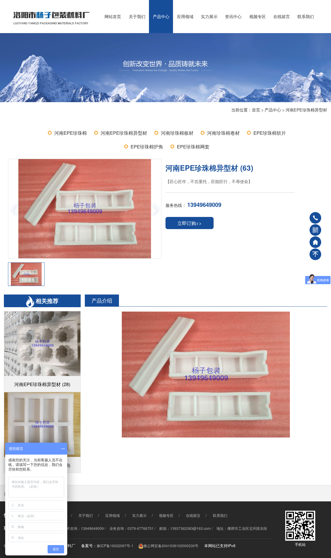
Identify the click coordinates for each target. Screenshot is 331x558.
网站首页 (112, 16)
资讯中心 (233, 16)
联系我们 (305, 16)
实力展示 (209, 16)
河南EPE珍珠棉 (70, 132)
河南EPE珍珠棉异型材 (306, 110)
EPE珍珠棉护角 (147, 146)
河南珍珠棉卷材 (223, 132)
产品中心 (161, 16)
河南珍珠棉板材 (177, 132)
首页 (256, 110)
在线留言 (281, 16)
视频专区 (257, 16)
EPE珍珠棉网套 (193, 146)
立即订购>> (189, 223)
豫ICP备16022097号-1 (115, 545)
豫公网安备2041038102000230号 (171, 545)
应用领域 (185, 16)
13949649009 (204, 204)
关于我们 (137, 16)
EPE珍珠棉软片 (269, 132)
